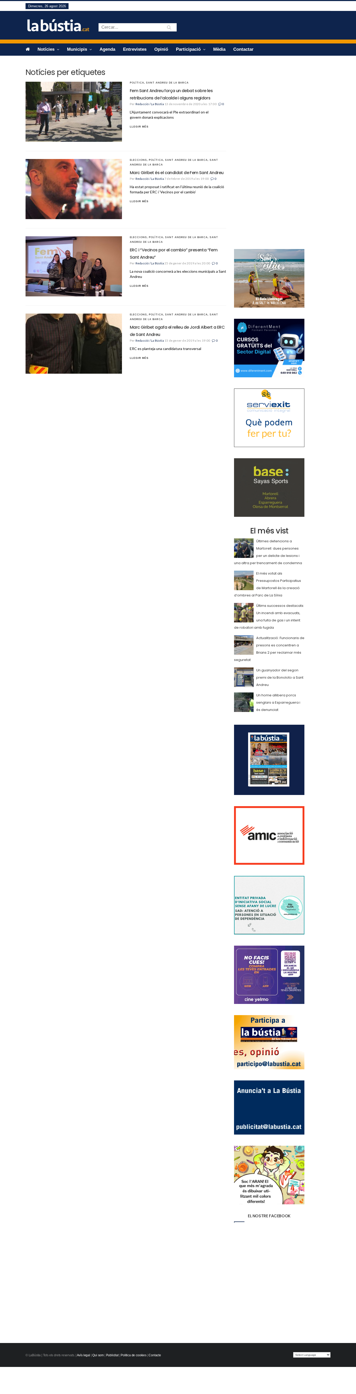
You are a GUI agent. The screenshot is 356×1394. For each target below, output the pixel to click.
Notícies (47, 49)
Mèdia (219, 49)
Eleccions (138, 160)
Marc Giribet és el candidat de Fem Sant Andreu (176, 173)
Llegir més (139, 126)
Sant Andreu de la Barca (167, 83)
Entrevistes (134, 49)
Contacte (155, 1355)
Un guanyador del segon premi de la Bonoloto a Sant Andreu (279, 677)
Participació (189, 49)
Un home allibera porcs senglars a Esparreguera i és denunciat (278, 702)
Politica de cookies (133, 1355)
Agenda (107, 49)
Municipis (77, 49)
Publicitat (112, 1355)
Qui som (98, 1355)
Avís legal (83, 1355)
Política (137, 83)
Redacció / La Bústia (150, 104)
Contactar (243, 49)
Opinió (161, 49)
